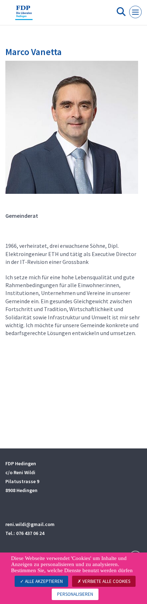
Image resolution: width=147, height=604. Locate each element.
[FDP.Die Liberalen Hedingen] (24, 15)
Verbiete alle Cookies (105, 581)
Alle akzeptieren (43, 581)
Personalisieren (75, 594)
